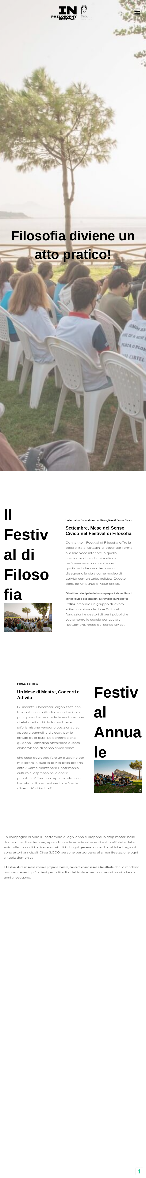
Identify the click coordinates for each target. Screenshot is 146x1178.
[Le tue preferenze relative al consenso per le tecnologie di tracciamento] (139, 1171)
